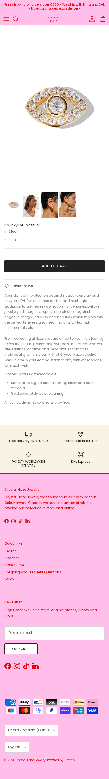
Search (10, 551)
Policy (9, 579)
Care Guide (14, 565)
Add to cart (54, 266)
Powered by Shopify (61, 760)
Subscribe (21, 649)
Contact (11, 558)
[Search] (18, 19)
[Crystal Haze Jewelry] (54, 19)
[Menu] (6, 19)
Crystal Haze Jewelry (31, 760)
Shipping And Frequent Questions (32, 572)
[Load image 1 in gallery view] (54, 107)
